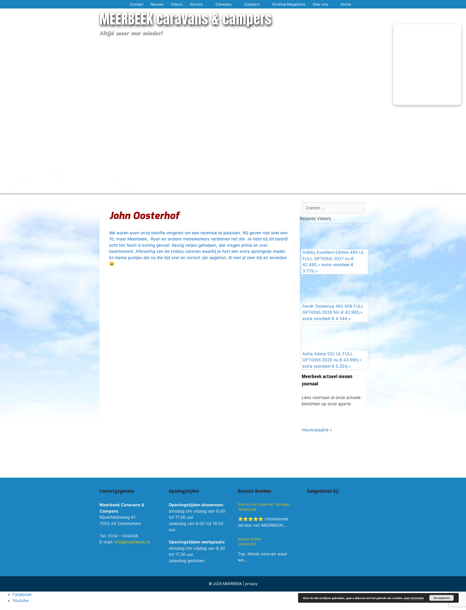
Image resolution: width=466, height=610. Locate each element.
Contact (136, 4)
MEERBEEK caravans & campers (186, 19)
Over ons (320, 4)
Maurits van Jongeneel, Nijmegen (264, 504)
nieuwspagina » (317, 429)
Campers (252, 4)
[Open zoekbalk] (360, 4)
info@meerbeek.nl (132, 542)
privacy (251, 583)
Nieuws (156, 4)
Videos (177, 4)
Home (346, 4)
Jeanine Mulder (250, 539)
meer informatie (414, 598)
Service (196, 4)
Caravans (224, 4)
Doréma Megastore (288, 4)
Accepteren (441, 598)
